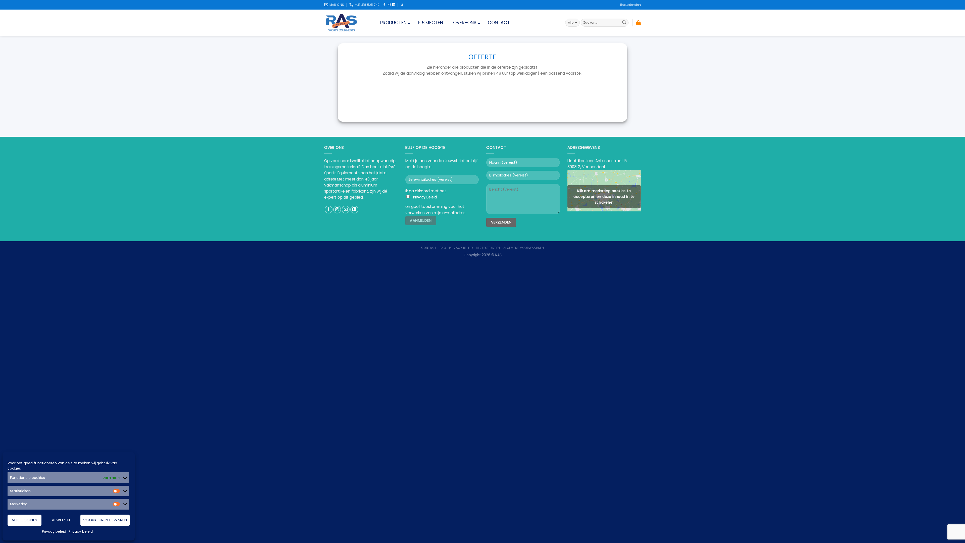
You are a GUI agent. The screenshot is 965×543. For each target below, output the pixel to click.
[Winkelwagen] (638, 22)
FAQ (443, 248)
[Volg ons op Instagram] (389, 4)
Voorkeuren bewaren (105, 520)
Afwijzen (61, 520)
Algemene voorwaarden (523, 248)
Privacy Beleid (425, 197)
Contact (429, 248)
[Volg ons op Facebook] (384, 4)
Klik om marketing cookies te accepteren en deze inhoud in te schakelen (604, 196)
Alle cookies (24, 520)
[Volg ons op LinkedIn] (393, 4)
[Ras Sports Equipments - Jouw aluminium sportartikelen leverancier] (346, 23)
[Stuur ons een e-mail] (346, 209)
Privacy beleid (54, 531)
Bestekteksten (630, 5)
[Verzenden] (624, 23)
